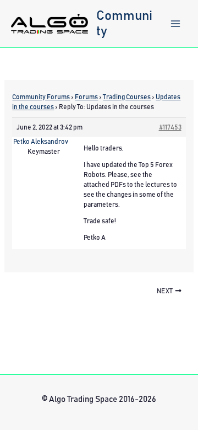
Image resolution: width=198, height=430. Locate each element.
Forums (86, 97)
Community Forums (41, 97)
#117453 (170, 127)
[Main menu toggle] (175, 23)
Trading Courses (127, 97)
